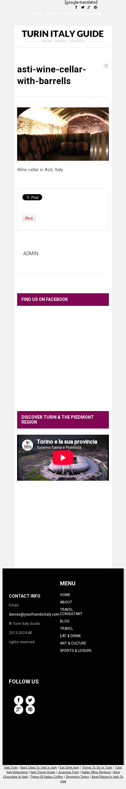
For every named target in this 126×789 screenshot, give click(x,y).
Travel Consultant (82, 14)
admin (30, 253)
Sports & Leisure (78, 45)
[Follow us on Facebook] (76, 7)
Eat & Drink (69, 29)
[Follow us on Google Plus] (89, 7)
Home (36, 14)
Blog (31, 29)
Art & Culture (41, 45)
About (52, 14)
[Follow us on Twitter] (82, 7)
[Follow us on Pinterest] (95, 7)
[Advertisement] (63, 529)
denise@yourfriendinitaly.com (34, 614)
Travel (47, 29)
